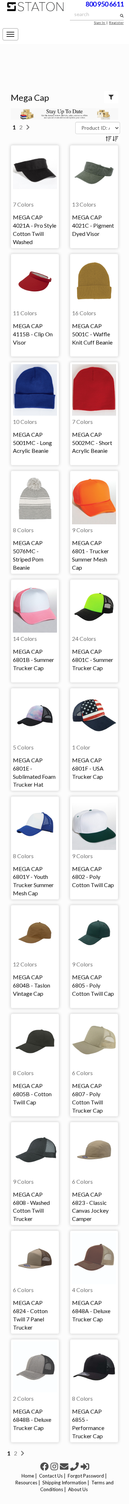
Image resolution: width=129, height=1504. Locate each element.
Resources (26, 1482)
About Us (78, 1489)
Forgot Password (86, 1476)
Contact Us (51, 1476)
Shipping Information (64, 1482)
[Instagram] (55, 1466)
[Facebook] (45, 1466)
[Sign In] (85, 1466)
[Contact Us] (65, 1466)
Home (28, 1476)
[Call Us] (75, 1466)
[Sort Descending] (115, 138)
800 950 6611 (105, 4)
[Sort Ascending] (109, 138)
